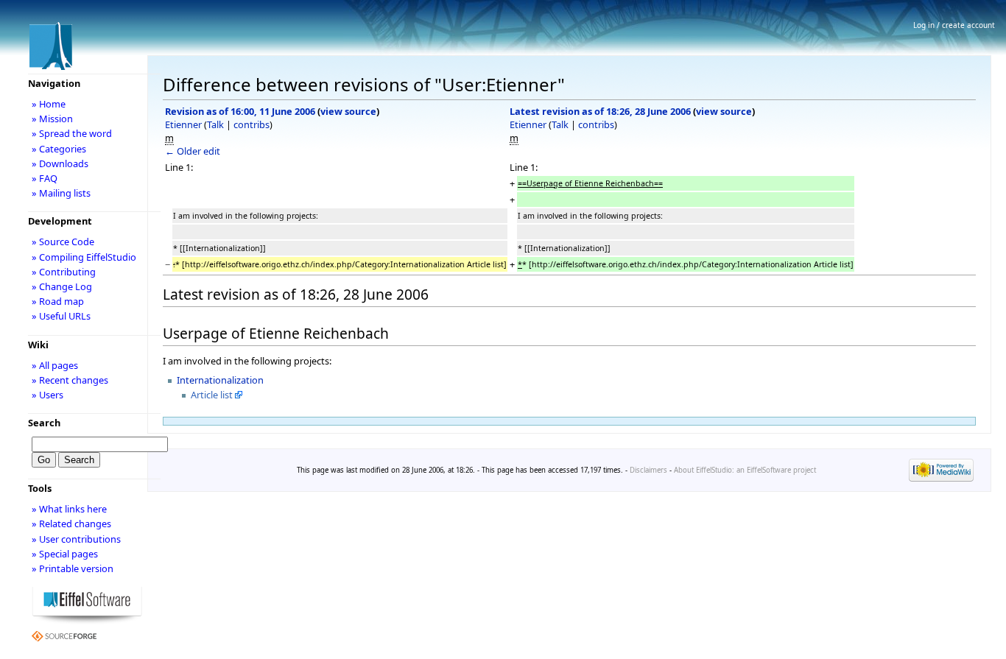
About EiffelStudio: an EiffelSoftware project (745, 470)
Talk (215, 124)
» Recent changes (70, 380)
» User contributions (76, 539)
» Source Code (63, 241)
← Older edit (192, 151)
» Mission (52, 118)
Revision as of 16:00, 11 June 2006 (240, 111)
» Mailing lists (61, 193)
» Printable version (72, 568)
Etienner (183, 124)
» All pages (55, 365)
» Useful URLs (61, 316)
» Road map (58, 301)
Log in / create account (954, 25)
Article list (212, 394)
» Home (49, 103)
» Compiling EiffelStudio (84, 257)
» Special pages (65, 553)
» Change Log (62, 286)
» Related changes (71, 523)
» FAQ (44, 178)
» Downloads (60, 163)
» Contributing (64, 271)
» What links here (69, 508)
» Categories (59, 148)
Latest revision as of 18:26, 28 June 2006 (600, 111)
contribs (251, 124)
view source (348, 111)
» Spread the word (72, 133)
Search (44, 422)
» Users (47, 394)
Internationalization (220, 380)
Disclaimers (648, 470)
